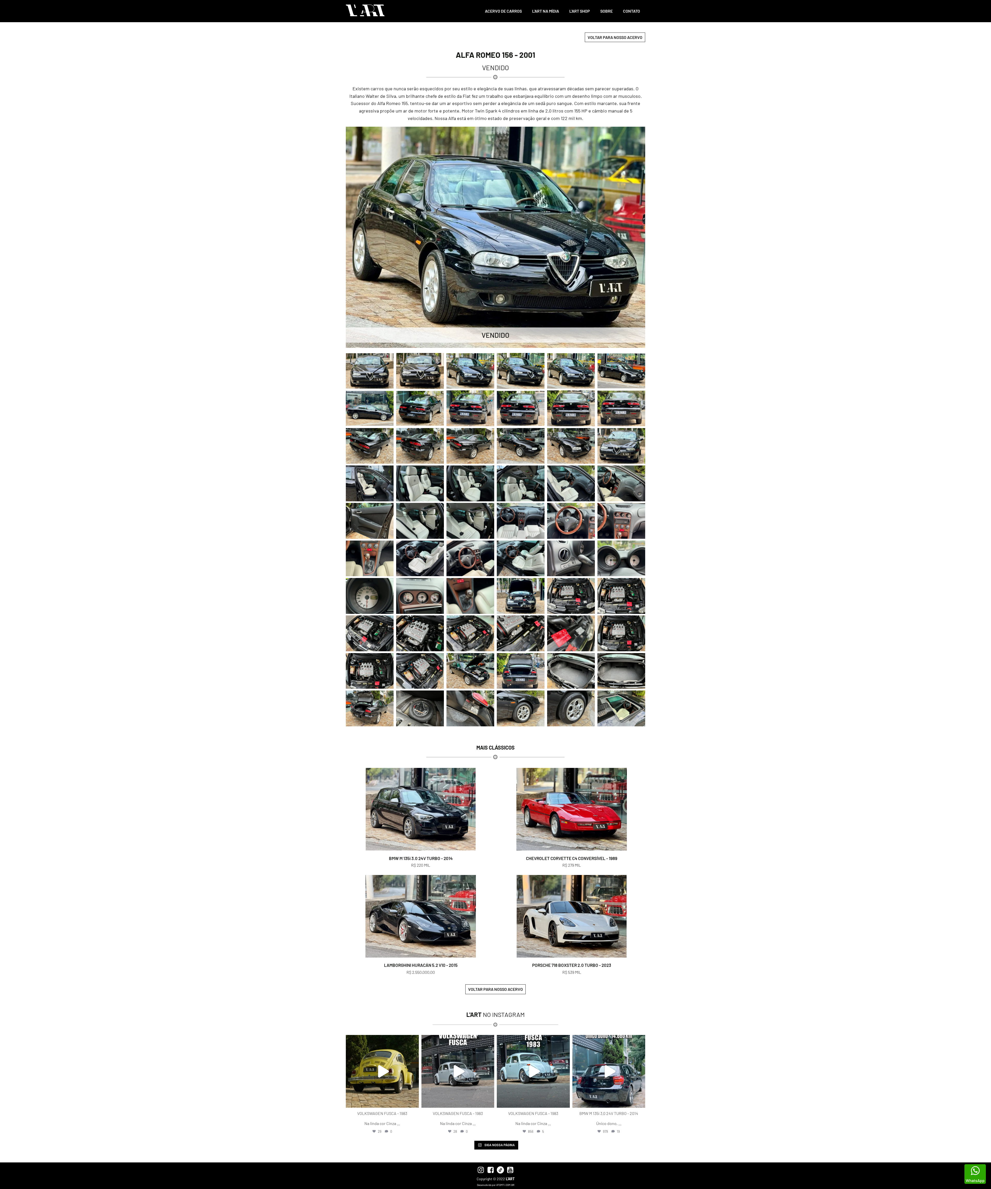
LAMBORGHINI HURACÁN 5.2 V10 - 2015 (421, 965)
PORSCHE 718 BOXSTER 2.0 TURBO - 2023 (571, 965)
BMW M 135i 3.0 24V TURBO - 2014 (421, 858)
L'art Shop (579, 11)
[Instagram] (413, 1101)
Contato (631, 11)
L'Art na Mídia (545, 11)
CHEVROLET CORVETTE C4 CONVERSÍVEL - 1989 (571, 858)
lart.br (382, 1040)
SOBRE (606, 11)
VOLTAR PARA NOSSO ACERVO (615, 37)
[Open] (382, 1071)
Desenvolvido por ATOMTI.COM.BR (495, 1184)
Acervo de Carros (503, 11)
